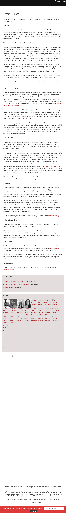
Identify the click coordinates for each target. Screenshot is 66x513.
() (23, 508)
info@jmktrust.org (51, 166)
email (11, 82)
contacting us (21, 118)
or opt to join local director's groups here (29, 508)
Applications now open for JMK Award (13, 281)
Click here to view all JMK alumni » (12, 348)
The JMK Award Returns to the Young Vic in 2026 (16, 284)
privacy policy (37, 172)
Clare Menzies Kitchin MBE (10, 287)
